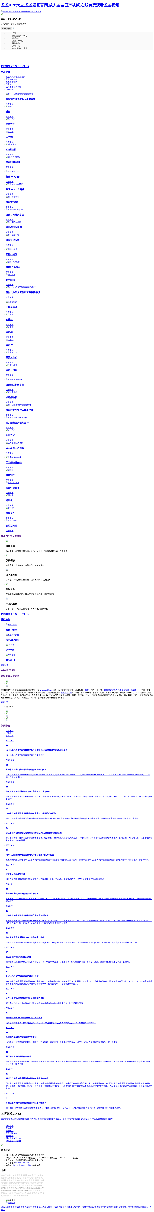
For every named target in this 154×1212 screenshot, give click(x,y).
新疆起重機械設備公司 (22, 1119)
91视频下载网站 (87, 1207)
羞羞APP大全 (18, 41)
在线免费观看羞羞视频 (15, 77)
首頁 (14, 33)
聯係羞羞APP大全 (19, 48)
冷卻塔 (44, 1119)
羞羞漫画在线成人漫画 (42, 1207)
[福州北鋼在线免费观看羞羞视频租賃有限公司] (21, 12)
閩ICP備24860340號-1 (22, 1165)
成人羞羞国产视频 (13, 87)
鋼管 (87, 690)
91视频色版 (57, 1207)
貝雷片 (9, 84)
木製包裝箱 (75, 1119)
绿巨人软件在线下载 (71, 1207)
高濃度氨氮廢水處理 (104, 1119)
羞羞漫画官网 (11, 82)
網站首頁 (9, 1126)
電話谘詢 (11, 1203)
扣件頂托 (9, 89)
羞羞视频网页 (26, 1207)
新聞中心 (16, 46)
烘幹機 (50, 1119)
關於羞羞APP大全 (19, 36)
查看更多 (5, 665)
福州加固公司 (64, 1119)
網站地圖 (5, 1207)
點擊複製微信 (6, 29)
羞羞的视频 (113, 1207)
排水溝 (56, 1119)
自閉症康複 (36, 1119)
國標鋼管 (16, 43)
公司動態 (9, 731)
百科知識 (9, 736)
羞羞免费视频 (14, 1207)
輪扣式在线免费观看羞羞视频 (116, 690)
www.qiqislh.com (47, 690)
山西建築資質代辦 (87, 1119)
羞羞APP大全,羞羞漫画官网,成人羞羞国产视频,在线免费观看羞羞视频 (60, 5)
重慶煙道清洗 (7, 1119)
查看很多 (5, 702)
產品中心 (16, 38)
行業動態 (9, 733)
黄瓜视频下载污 (101, 1207)
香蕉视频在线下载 (126, 1207)
